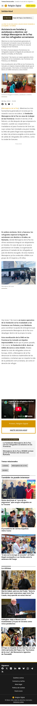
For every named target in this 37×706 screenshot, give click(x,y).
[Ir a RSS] (2, 672)
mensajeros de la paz (19, 466)
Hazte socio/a (30, 6)
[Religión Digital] (13, 5)
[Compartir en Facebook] (2, 104)
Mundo (5, 470)
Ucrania (5, 466)
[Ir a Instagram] (11, 668)
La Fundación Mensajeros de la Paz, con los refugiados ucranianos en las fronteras (17, 444)
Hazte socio (18, 691)
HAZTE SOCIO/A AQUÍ (18, 430)
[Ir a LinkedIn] (15, 668)
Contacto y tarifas (18, 681)
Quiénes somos (18, 678)
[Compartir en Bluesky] (9, 104)
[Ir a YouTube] (19, 668)
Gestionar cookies (18, 702)
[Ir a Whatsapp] (28, 668)
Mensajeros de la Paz (10, 108)
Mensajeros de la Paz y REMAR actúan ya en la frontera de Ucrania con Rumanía (18, 452)
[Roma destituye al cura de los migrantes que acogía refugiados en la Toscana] (18, 489)
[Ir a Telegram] (32, 668)
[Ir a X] (7, 668)
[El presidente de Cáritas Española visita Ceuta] (18, 517)
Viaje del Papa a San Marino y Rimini (23, 18)
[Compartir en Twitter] (6, 104)
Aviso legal (18, 684)
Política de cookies (18, 688)
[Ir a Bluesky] (24, 668)
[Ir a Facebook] (2, 668)
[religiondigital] (18, 697)
